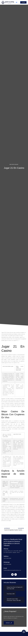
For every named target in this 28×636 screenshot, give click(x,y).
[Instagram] (15, 574)
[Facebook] (12, 574)
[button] (16, 2)
